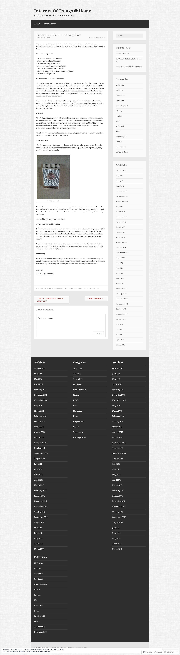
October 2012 (121, 309)
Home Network (122, 106)
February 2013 (121, 289)
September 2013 (122, 253)
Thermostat (120, 147)
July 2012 (119, 324)
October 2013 (121, 248)
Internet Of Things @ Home (62, 10)
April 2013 (120, 278)
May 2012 (119, 335)
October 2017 (121, 171)
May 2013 (119, 273)
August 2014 (121, 232)
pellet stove (81, 288)
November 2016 (122, 201)
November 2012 (122, 304)
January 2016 (121, 222)
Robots (118, 142)
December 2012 (122, 299)
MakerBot (120, 126)
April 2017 (120, 186)
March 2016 (120, 212)
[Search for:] (129, 36)
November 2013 (122, 242)
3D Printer (120, 85)
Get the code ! (50, 24)
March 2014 (120, 237)
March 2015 (120, 227)
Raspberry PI (121, 137)
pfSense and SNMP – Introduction (129, 67)
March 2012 (120, 345)
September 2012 (122, 314)
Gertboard (120, 101)
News (118, 131)
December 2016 (122, 196)
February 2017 (121, 191)
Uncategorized (44, 288)
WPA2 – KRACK (122, 54)
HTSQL (119, 111)
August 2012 (120, 319)
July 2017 (119, 176)
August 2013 (120, 258)
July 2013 (119, 263)
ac (55, 288)
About (37, 24)
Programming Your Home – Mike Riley (50, 300)
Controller (120, 96)
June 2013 (119, 268)
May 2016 (119, 207)
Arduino (119, 90)
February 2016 (121, 217)
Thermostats (93, 288)
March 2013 (120, 283)
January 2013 (121, 294)
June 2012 (119, 330)
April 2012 (120, 340)
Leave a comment (98, 38)
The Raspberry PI (96, 299)
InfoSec (119, 116)
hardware (71, 288)
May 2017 (119, 181)
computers (61, 288)
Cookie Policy (45, 651)
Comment (98, 333)
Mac (117, 121)
